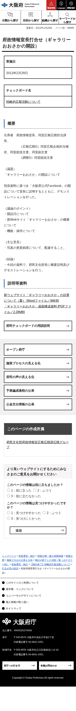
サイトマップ (13, 608)
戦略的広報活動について (23, 101)
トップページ (9, 556)
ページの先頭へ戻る (68, 623)
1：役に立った (21, 490)
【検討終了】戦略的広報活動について (50, 564)
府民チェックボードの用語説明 (28, 325)
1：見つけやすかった (26, 513)
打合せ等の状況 (10, 568)
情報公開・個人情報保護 (50, 556)
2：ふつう (44, 490)
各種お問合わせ (49, 665)
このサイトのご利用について (22, 582)
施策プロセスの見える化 (23, 363)
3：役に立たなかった (26, 496)
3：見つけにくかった (26, 518)
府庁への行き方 (12, 665)
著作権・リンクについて (20, 589)
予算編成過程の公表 (20, 390)
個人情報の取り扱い (17, 602)
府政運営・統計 (27, 556)
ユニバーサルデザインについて (23, 595)
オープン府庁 (15, 349)
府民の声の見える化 (20, 377)
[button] (51, 5)
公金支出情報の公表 (20, 404)
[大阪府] (20, 5)
